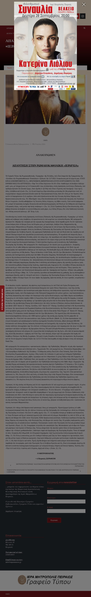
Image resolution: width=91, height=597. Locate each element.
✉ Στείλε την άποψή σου (2, 299)
